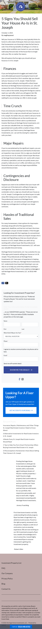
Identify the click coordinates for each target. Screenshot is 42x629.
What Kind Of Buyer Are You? (13, 333)
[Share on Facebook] (3, 283)
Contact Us (6, 589)
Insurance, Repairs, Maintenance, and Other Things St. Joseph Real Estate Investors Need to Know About (21, 427)
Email (6, 355)
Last (23, 329)
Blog (3, 584)
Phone (6, 341)
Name (5, 321)
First (5, 329)
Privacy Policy (7, 578)
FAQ (3, 568)
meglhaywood (9, 35)
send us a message (31, 269)
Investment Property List (11, 563)
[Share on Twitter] (6, 283)
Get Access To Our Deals (19, 410)
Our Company (7, 573)
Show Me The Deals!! (20, 370)
